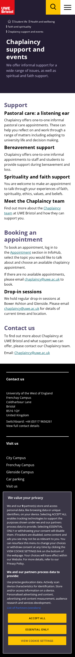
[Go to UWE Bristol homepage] (9, 21)
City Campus (16, 458)
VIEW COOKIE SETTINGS (37, 641)
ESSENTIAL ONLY (37, 629)
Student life (20, 21)
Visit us (12, 486)
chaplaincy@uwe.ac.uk (42, 279)
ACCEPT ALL (37, 618)
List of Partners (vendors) (24, 608)
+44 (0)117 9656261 (38, 421)
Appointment (20, 252)
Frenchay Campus (20, 465)
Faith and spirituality (19, 26)
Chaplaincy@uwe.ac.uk (32, 353)
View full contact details (22, 426)
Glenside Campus (20, 472)
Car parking (15, 479)
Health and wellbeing (42, 21)
